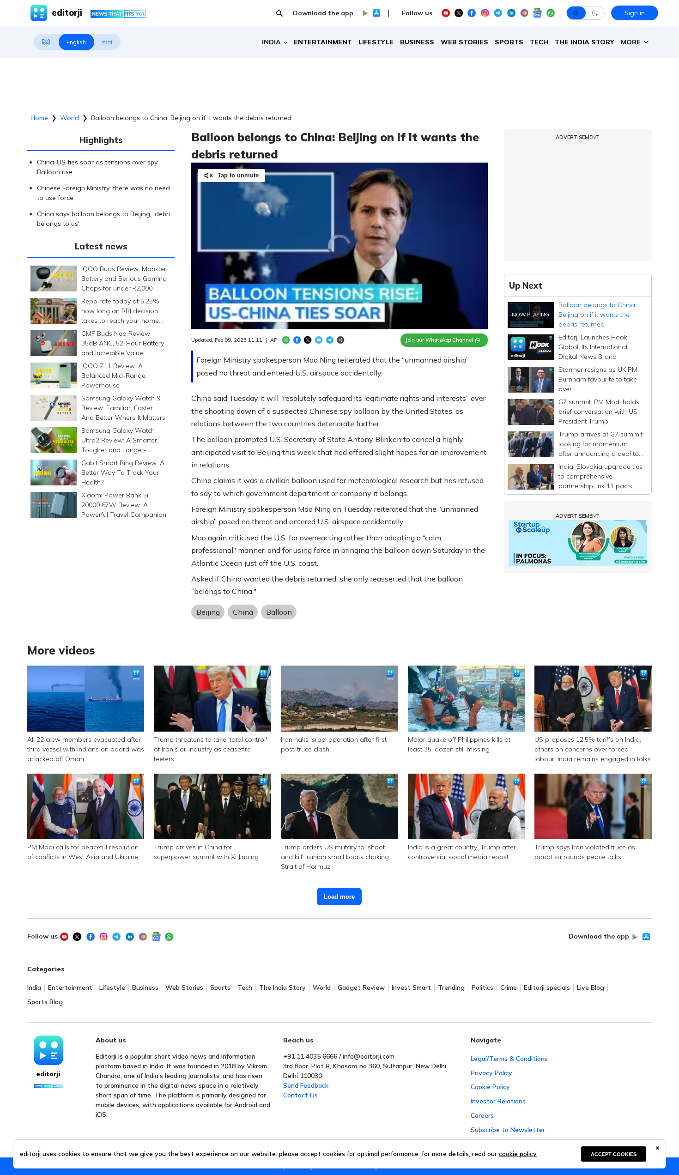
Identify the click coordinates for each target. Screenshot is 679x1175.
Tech (539, 42)
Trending (451, 988)
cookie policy (518, 1154)
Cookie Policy (490, 1087)
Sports (509, 42)
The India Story (584, 42)
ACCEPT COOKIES (614, 1154)
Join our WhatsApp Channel (439, 340)
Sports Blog (45, 1002)
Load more (339, 896)
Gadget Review (361, 988)
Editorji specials (547, 988)
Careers (482, 1115)
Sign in (634, 13)
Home (39, 118)
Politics (482, 988)
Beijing (208, 612)
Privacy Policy (491, 1073)
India (34, 988)
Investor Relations (498, 1101)
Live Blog (590, 988)
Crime (508, 988)
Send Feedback (305, 1085)
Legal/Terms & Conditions (509, 1058)
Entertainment (323, 42)
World (69, 118)
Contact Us (300, 1095)
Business (417, 42)
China (243, 612)
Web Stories (464, 42)
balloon (279, 612)
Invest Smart (411, 988)
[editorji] (48, 1050)
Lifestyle (376, 42)
